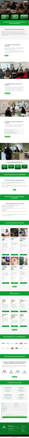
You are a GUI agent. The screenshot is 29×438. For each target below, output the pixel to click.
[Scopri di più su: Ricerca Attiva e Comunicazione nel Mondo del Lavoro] (23, 232)
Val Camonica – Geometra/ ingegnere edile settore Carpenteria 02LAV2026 (14, 316)
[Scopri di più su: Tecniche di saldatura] (14, 232)
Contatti (23, 428)
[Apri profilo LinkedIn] (25, 1)
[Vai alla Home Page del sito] (2, 1)
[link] (5, 372)
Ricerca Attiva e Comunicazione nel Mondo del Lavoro (23, 238)
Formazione (23, 427)
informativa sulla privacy (10, 414)
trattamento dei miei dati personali (10, 415)
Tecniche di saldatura (14, 237)
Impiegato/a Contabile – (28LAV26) (4, 300)
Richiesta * (3, 410)
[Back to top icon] (28, 435)
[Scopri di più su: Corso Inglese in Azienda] (23, 261)
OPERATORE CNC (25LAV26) (5, 315)
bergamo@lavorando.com (21, 397)
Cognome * (16, 403)
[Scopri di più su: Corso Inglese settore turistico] (6, 232)
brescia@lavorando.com (21, 390)
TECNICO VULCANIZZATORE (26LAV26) (23, 300)
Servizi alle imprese (24, 426)
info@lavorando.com (8, 390)
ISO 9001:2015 (10, 215)
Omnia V (21, 435)
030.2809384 (21, 391)
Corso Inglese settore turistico (5, 238)
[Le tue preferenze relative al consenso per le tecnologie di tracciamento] (28, 437)
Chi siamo (23, 425)
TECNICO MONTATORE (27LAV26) (13, 300)
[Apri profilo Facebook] (24, 1)
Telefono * (16, 405)
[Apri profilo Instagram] (27, 1)
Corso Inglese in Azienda (22, 266)
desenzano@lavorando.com (8, 397)
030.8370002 (8, 391)
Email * (3, 405)
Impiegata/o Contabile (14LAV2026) (22, 315)
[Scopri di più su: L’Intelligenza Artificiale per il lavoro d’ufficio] (6, 261)
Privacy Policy (23, 430)
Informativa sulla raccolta (14, 437)
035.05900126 (21, 398)
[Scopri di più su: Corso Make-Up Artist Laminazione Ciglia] (14, 261)
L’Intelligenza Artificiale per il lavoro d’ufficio (4, 267)
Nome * (3, 403)
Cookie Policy (23, 431)
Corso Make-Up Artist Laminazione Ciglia (14, 267)
